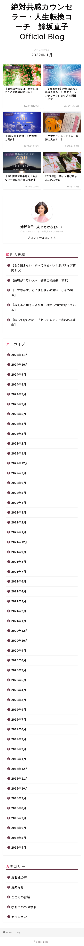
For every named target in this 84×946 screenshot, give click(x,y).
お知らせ (17, 887)
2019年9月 (18, 709)
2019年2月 (18, 749)
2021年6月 (18, 581)
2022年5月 (18, 492)
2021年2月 (18, 611)
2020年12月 (19, 630)
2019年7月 (18, 719)
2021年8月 (18, 561)
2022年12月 (19, 463)
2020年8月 (18, 660)
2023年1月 (18, 453)
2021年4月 (18, 591)
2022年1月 (18, 532)
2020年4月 (18, 690)
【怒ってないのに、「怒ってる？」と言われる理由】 (43, 323)
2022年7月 (18, 473)
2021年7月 (18, 571)
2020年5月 (18, 680)
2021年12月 (19, 542)
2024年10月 (19, 364)
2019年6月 (18, 729)
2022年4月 (18, 502)
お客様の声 (19, 877)
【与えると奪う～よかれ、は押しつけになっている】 (43, 308)
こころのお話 (20, 897)
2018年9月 (18, 798)
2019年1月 (18, 759)
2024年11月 (19, 355)
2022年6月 (18, 482)
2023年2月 (18, 443)
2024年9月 (18, 374)
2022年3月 (18, 512)
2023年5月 (18, 414)
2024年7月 (18, 394)
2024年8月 (18, 384)
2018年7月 (18, 818)
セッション (19, 916)
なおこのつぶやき (23, 907)
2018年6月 (18, 828)
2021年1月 (18, 621)
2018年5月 (18, 837)
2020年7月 (18, 670)
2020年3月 (18, 700)
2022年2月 (18, 522)
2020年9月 (18, 650)
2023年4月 (18, 423)
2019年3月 (18, 739)
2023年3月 (18, 433)
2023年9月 (18, 404)
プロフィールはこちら (42, 237)
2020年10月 (19, 640)
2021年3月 (18, 601)
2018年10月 (19, 788)
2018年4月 (18, 847)
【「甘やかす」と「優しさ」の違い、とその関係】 (42, 293)
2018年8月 (18, 808)
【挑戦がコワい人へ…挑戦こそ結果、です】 (40, 280)
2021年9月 (18, 552)
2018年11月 (19, 778)
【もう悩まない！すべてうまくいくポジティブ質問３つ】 (43, 268)
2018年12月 (19, 768)
